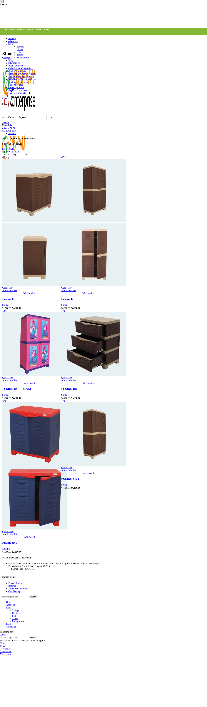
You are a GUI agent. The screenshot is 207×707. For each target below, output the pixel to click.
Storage (20, 46)
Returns (12, 586)
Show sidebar (8, 149)
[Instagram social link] (10, 32)
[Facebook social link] (6, 32)
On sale (12, 130)
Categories (7, 57)
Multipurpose (23, 57)
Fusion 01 (8, 299)
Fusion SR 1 (10, 542)
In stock (12, 133)
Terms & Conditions (18, 588)
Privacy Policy (15, 583)
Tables (20, 55)
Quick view (7, 287)
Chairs (20, 49)
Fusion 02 (67, 299)
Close (5, 98)
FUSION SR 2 (70, 478)
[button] (29, 383)
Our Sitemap (14, 591)
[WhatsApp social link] (14, 32)
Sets (19, 52)
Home (5, 138)
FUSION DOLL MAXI (16, 389)
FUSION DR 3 (70, 389)
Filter (51, 117)
